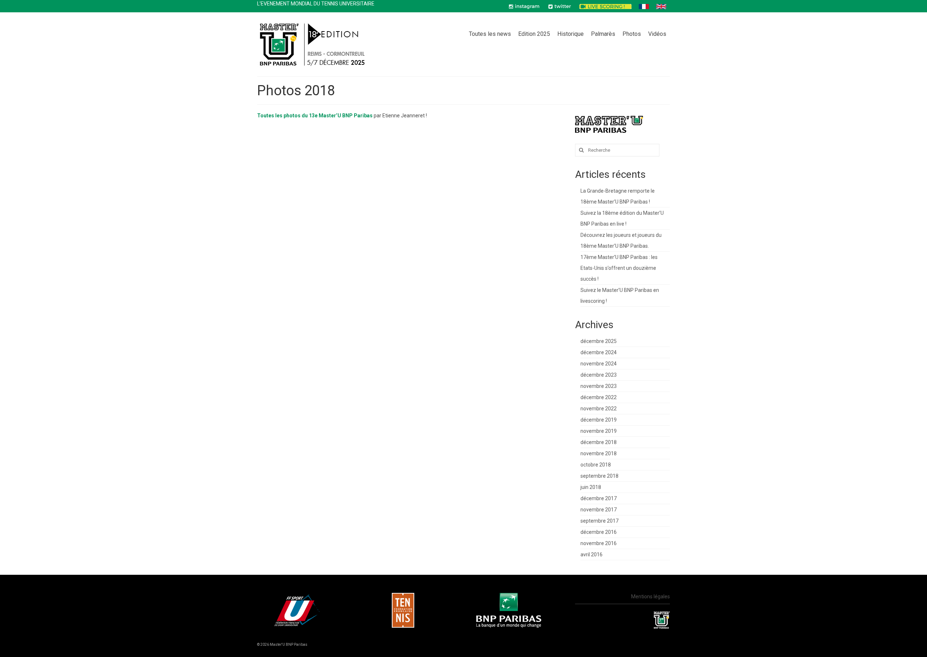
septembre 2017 (599, 521)
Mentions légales (650, 596)
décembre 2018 (598, 442)
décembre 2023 (598, 375)
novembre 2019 (598, 431)
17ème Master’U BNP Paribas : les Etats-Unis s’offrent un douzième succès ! (619, 268)
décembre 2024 (598, 352)
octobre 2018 (595, 465)
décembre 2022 (598, 397)
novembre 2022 (598, 408)
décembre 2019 (598, 420)
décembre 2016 (598, 532)
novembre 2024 (598, 364)
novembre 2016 (598, 543)
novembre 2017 (598, 509)
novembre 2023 (598, 386)
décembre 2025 (598, 341)
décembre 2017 (598, 498)
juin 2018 (590, 487)
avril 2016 (591, 554)
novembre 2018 (598, 453)
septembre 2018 (599, 476)
